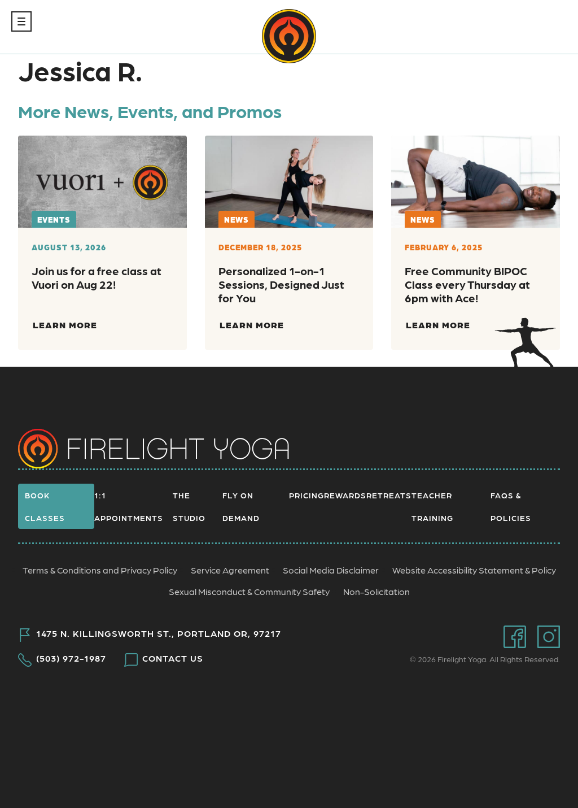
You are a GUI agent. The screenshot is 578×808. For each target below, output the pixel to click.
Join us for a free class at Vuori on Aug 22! (96, 277)
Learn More (65, 324)
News (236, 219)
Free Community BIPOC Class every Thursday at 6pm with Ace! (467, 284)
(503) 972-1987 (71, 658)
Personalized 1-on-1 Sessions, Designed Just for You (281, 284)
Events (54, 219)
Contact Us (172, 658)
